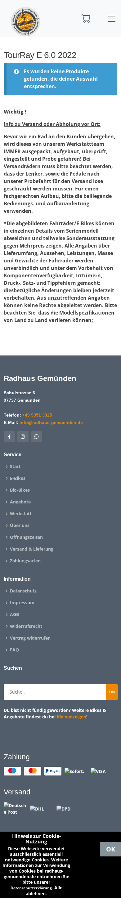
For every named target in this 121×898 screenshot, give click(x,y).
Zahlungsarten (25, 561)
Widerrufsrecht (26, 626)
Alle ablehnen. (44, 890)
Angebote (20, 502)
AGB (14, 614)
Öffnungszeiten (26, 537)
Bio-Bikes (20, 490)
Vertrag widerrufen (30, 638)
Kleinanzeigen (71, 717)
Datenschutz (23, 591)
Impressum (22, 603)
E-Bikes (17, 478)
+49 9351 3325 (37, 415)
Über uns (19, 525)
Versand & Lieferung (31, 549)
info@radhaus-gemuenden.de (51, 422)
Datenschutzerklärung (31, 888)
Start (15, 466)
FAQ (14, 650)
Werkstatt (21, 514)
